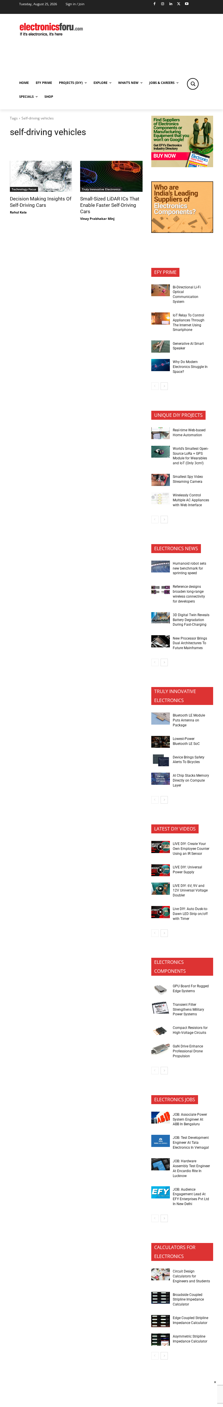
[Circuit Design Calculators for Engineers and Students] (160, 1274)
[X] (178, 4)
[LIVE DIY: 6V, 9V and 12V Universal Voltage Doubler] (160, 889)
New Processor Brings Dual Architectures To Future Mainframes (190, 643)
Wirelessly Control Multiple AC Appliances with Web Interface (191, 500)
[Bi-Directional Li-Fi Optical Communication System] (160, 290)
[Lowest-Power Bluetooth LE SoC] (160, 742)
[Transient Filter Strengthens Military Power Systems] (160, 1008)
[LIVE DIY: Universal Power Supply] (160, 870)
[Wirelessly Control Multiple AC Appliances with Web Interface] (160, 498)
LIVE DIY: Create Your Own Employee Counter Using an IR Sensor (191, 849)
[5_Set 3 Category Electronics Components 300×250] (182, 231)
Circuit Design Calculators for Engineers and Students (191, 1276)
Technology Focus (24, 189)
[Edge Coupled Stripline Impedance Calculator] (160, 1321)
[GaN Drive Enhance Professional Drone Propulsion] (160, 1049)
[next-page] (164, 386)
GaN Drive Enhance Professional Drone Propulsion (188, 1051)
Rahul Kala (18, 212)
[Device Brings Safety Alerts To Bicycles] (160, 760)
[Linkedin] (170, 4)
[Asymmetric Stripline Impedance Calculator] (160, 1340)
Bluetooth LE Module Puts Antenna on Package (189, 720)
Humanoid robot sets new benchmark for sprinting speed (189, 568)
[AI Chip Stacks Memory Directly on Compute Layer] (160, 779)
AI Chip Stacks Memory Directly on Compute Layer (191, 780)
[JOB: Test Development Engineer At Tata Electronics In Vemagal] (160, 1141)
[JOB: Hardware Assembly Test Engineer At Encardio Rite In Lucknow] (160, 1164)
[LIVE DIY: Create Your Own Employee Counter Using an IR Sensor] (160, 847)
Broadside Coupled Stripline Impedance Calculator (188, 1300)
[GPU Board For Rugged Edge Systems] (160, 989)
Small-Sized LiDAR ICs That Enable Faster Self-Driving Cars (109, 205)
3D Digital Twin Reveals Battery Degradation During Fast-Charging (191, 620)
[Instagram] (162, 4)
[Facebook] (154, 4)
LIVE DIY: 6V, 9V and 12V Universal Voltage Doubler (190, 891)
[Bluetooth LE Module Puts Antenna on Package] (160, 718)
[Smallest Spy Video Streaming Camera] (160, 480)
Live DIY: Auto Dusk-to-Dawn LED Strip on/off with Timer (190, 914)
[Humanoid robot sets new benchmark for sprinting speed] (160, 567)
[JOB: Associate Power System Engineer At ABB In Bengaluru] (160, 1118)
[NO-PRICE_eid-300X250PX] (182, 165)
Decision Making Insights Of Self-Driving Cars (40, 202)
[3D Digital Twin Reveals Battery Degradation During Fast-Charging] (160, 618)
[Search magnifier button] (193, 84)
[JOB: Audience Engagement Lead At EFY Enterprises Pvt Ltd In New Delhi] (160, 1192)
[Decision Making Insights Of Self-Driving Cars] (41, 176)
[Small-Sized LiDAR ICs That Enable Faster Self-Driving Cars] (111, 176)
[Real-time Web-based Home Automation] (160, 433)
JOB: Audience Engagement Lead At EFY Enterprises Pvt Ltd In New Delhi (191, 1196)
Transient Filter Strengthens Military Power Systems (188, 1009)
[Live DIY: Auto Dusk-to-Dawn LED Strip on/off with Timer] (160, 912)
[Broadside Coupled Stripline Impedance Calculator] (160, 1298)
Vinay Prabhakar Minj (97, 218)
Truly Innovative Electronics (101, 189)
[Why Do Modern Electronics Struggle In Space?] (160, 365)
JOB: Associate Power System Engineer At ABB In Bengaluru (190, 1119)
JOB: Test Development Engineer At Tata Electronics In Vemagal (191, 1143)
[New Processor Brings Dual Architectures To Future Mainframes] (160, 641)
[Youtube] (187, 4)
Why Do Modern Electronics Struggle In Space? (190, 367)
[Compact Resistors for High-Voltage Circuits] (160, 1031)
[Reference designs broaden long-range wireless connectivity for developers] (160, 590)
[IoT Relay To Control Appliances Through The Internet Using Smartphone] (160, 318)
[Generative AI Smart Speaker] (160, 346)
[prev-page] (155, 386)
